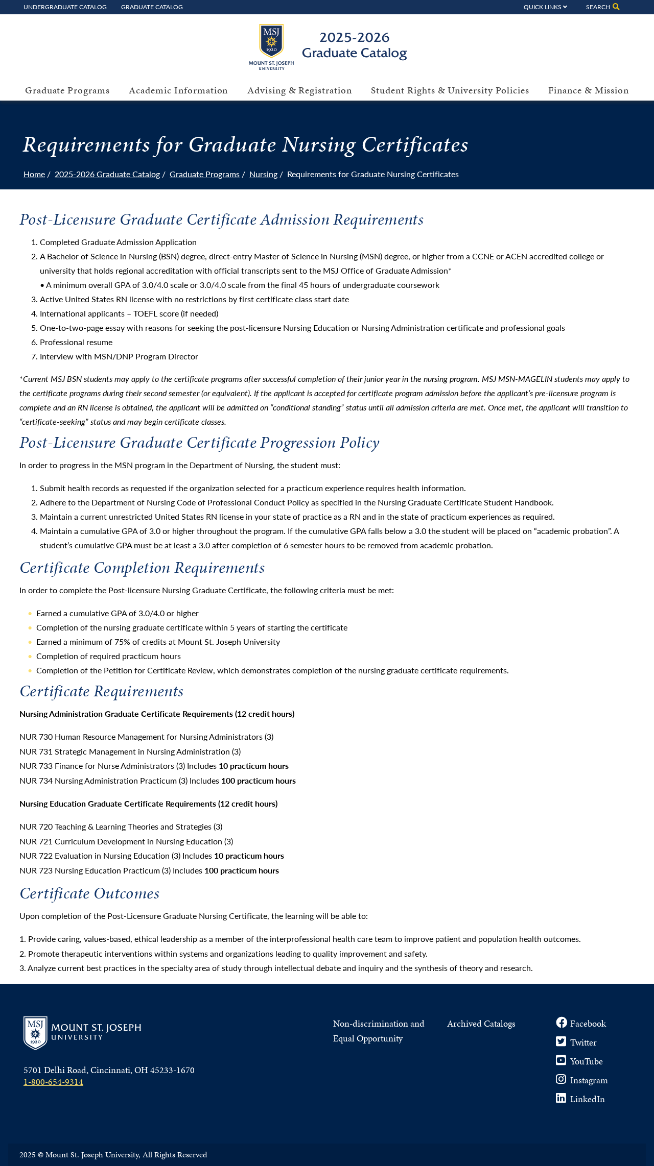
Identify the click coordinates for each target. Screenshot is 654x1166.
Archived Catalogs (481, 1023)
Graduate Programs (67, 90)
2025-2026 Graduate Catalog (107, 174)
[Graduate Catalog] (332, 66)
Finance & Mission (588, 90)
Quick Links (543, 6)
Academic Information (178, 90)
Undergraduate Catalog (65, 6)
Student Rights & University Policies (450, 90)
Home (34, 174)
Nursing (263, 174)
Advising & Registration (299, 90)
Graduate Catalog (152, 6)
